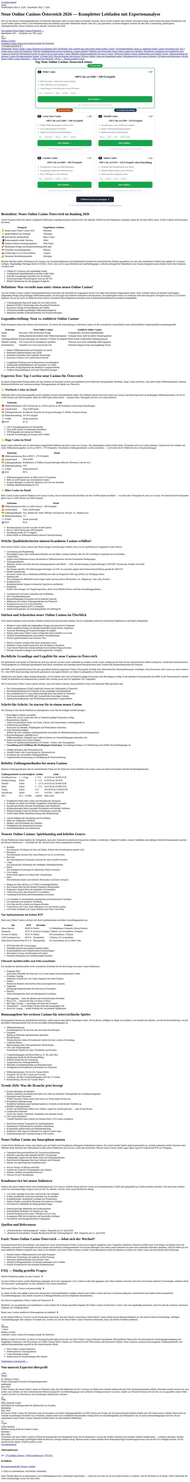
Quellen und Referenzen (169, 56)
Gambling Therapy (15, 1455)
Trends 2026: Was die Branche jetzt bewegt (60, 56)
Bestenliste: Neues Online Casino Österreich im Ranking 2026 (29, 49)
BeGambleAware (34, 1455)
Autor (3, 5)
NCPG (48, 1455)
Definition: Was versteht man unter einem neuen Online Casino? (86, 49)
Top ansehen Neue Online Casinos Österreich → (22, 30)
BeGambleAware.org (115, 205)
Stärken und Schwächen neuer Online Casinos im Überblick (116, 51)
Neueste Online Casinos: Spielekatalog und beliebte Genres (141, 54)
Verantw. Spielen (27, 1466)
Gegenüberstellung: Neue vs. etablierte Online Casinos (140, 49)
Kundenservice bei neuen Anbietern (139, 56)
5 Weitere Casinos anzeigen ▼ (95, 199)
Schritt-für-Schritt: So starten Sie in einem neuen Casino (45, 54)
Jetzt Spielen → (95, 99)
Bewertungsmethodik (10, 1466)
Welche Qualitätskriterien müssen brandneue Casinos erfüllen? (60, 51)
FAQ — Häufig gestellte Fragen (69, 59)
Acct (8, 2)
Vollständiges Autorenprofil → (14, 1361)
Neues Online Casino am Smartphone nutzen (101, 56)
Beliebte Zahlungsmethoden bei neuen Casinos (92, 54)
